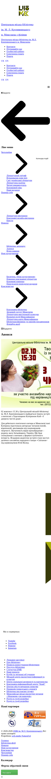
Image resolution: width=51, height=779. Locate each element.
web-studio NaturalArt (21, 736)
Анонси (10, 248)
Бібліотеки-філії (8, 743)
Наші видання (13, 190)
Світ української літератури (19, 180)
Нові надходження (9, 253)
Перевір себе (7, 192)
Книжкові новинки (15, 281)
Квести (10, 220)
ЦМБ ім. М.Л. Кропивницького (27, 731)
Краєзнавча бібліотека (17, 309)
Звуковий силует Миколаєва (20, 312)
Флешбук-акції (13, 324)
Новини (5, 223)
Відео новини (13, 251)
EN (6, 61)
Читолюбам (6, 152)
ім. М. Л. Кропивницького (15, 29)
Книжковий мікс (14, 187)
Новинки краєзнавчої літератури (22, 279)
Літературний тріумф (16, 175)
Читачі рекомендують (16, 185)
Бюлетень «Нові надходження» (21, 276)
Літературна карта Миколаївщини (22, 319)
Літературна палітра (16, 183)
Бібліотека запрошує (16, 246)
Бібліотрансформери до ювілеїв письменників (28, 322)
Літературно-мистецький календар (23, 314)
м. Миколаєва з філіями (14, 34)
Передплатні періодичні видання (22, 284)
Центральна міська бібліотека (17, 24)
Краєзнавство (7, 286)
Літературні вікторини (17, 216)
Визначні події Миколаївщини (21, 317)
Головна (5, 740)
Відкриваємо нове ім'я (17, 178)
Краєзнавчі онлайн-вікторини (20, 218)
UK (3, 61)
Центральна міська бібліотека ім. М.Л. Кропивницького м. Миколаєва (18, 40)
